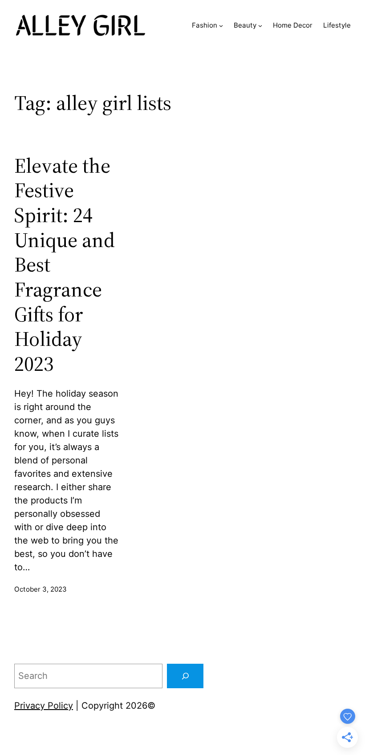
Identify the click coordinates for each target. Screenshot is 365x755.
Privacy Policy (43, 705)
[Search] (185, 676)
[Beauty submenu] (260, 25)
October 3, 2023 (40, 589)
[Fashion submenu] (221, 25)
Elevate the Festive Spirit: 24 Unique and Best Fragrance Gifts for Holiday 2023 (64, 265)
